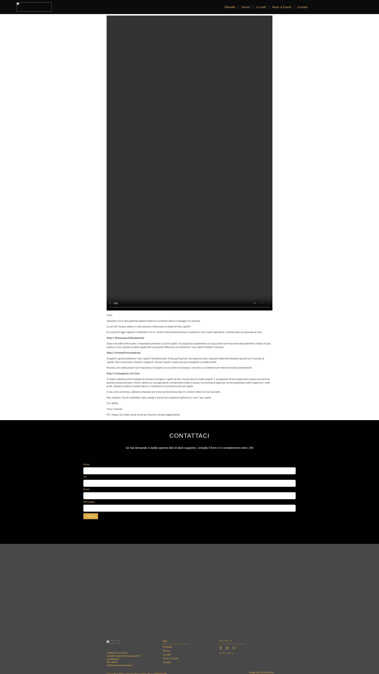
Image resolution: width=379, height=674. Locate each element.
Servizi (245, 7)
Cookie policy (226, 653)
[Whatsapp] (234, 648)
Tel (85, 477)
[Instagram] (227, 648)
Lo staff (261, 7)
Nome (86, 464)
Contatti (302, 7)
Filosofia (229, 7)
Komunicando (266, 672)
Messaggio (89, 502)
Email (86, 489)
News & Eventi (281, 7)
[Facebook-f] (221, 648)
